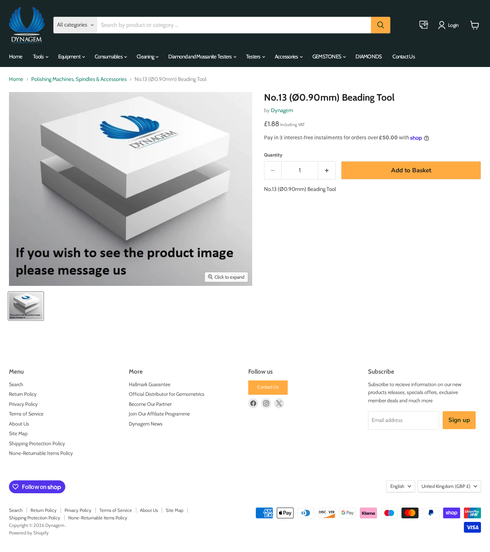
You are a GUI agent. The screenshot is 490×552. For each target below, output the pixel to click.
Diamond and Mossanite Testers (200, 56)
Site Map (18, 433)
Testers (253, 56)
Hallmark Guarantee (149, 384)
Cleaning (146, 56)
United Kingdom (445, 486)
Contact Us (403, 56)
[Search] (380, 25)
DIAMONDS (368, 56)
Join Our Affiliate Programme (159, 414)
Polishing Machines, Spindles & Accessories (79, 79)
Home (15, 56)
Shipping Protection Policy (37, 443)
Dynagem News (145, 424)
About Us (19, 424)
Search (16, 384)
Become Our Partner (150, 404)
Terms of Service (26, 414)
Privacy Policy (23, 404)
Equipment (69, 56)
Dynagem (282, 110)
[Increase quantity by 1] (327, 170)
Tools (38, 56)
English (397, 486)
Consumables (109, 56)
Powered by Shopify (29, 533)
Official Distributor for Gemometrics (166, 394)
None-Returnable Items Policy (41, 453)
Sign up (459, 420)
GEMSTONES (327, 56)
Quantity (273, 155)
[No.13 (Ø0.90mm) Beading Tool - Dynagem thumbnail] (25, 306)
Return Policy (23, 394)
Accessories (287, 56)
